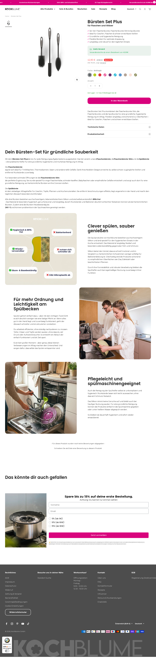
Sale (93, 9)
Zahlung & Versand (13, 594)
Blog (113, 9)
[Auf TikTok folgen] (28, 623)
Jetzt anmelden (99, 535)
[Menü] (10, 638)
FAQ (99, 582)
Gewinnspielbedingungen (16, 602)
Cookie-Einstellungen (14, 606)
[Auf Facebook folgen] (6, 623)
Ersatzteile (102, 602)
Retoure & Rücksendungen (109, 598)
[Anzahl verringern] (91, 85)
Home (7, 16)
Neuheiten (82, 9)
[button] (78, 448)
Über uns (102, 578)
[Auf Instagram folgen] (12, 623)
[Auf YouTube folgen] (22, 623)
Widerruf (9, 590)
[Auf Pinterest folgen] (17, 623)
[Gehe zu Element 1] (8, 23)
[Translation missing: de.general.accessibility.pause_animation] (154, 2)
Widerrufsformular (18, 612)
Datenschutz (10, 586)
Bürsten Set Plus (16, 16)
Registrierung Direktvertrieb (144, 578)
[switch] (7, 651)
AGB (7, 578)
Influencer (102, 594)
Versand (103, 63)
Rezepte (103, 9)
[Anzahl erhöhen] (99, 85)
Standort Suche (44, 578)
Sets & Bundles (66, 9)
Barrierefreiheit (11, 598)
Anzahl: (91, 81)
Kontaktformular (105, 586)
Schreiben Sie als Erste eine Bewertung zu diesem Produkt (78, 448)
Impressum (10, 582)
